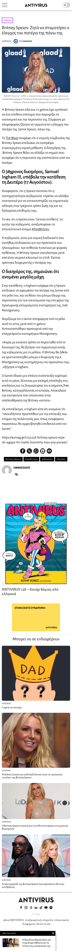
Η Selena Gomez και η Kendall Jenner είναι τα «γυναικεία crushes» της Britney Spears (32, 776)
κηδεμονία (47, 459)
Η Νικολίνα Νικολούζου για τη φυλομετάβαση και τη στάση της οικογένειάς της (36, 942)
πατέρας (61, 459)
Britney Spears (13, 459)
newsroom (27, 41)
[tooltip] (22, 451)
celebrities (7, 20)
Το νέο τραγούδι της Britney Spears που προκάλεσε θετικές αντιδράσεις (33, 886)
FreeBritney (31, 459)
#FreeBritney (40, 229)
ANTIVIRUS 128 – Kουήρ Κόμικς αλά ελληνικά (30, 591)
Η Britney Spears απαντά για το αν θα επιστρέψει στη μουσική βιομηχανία (35, 827)
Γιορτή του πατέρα (12, 707)
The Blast (12, 138)
